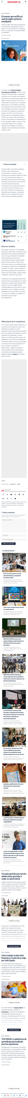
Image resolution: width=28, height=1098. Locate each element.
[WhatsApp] (11, 498)
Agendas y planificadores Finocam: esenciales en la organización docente (13, 786)
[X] (7, 494)
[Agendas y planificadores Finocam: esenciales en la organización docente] (14, 773)
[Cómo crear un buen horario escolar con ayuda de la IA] (14, 596)
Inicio (2, 13)
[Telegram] (7, 498)
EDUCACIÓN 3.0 (6, 38)
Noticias (7, 13)
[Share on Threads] (20, 1095)
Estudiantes (12, 484)
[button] (2, 1)
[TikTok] (23, 494)
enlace (15, 354)
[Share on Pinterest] (7, 1095)
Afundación (5, 1012)
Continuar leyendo (14, 946)
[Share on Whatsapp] (10, 1095)
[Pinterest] (19, 494)
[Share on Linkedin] (14, 1095)
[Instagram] (15, 494)
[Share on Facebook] (1, 1095)
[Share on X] (4, 1095)
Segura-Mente (18, 1007)
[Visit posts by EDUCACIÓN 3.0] (2, 490)
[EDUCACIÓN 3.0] (14, 1)
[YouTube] (11, 494)
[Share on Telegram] (17, 1095)
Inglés (18, 484)
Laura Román (5, 895)
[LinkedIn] (3, 498)
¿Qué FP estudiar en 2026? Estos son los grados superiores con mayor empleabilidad (13, 820)
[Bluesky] (15, 498)
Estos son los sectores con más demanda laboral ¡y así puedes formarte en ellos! (12, 575)
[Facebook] (3, 494)
